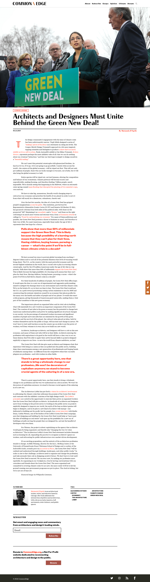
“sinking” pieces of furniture (36, 144)
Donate (131, 3)
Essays (105, 3)
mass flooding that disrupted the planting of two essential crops (53, 187)
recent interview (62, 411)
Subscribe (96, 3)
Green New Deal (96, 495)
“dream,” (54, 212)
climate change (96, 493)
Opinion (113, 3)
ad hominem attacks (66, 214)
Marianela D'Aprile (129, 131)
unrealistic (42, 212)
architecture (97, 491)
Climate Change (20, 110)
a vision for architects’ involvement (63, 391)
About (87, 3)
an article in (47, 448)
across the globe (36, 204)
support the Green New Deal (65, 269)
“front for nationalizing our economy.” (36, 217)
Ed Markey (76, 495)
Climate (122, 3)
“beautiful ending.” (21, 159)
